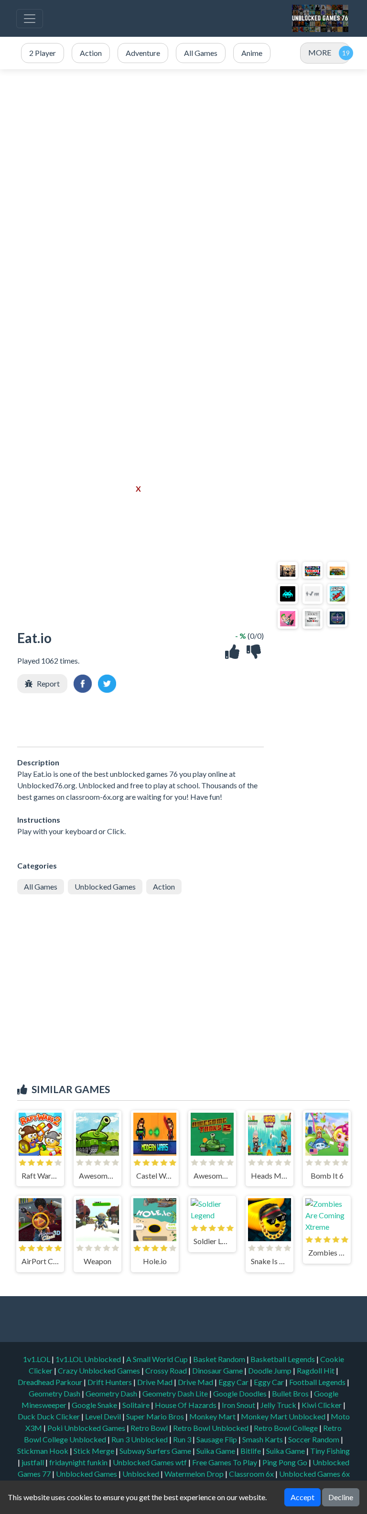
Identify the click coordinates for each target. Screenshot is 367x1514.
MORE (319, 52)
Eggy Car (234, 1381)
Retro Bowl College (286, 1427)
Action (164, 886)
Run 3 (183, 1439)
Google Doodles (240, 1393)
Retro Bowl (149, 1427)
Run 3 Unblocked (140, 1439)
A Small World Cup (157, 1359)
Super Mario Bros (155, 1416)
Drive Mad (155, 1381)
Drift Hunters (110, 1381)
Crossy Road (166, 1370)
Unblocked (141, 1473)
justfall (33, 1462)
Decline (340, 1497)
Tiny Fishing (330, 1450)
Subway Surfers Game (156, 1450)
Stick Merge (95, 1450)
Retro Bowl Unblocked (211, 1427)
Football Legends (318, 1381)
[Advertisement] (183, 160)
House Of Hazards (186, 1404)
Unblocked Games (105, 886)
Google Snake (95, 1404)
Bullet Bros (291, 1393)
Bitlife (251, 1450)
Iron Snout (239, 1404)
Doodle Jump (270, 1370)
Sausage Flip (217, 1439)
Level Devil (103, 1416)
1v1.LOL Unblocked (88, 1359)
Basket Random (220, 1359)
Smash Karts (263, 1439)
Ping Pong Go (285, 1462)
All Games (40, 886)
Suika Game (216, 1450)
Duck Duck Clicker (49, 1416)
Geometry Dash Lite (175, 1393)
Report (48, 683)
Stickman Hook (43, 1450)
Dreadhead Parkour (51, 1381)
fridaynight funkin (79, 1462)
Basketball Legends (283, 1359)
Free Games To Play (225, 1462)
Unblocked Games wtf (150, 1462)
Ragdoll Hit (316, 1370)
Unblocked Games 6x (314, 1473)
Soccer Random (314, 1439)
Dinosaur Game (218, 1370)
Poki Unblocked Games (87, 1427)
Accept (302, 1497)
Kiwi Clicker (322, 1404)
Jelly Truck (279, 1404)
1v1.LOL (37, 1359)
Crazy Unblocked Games (99, 1370)
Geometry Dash (55, 1393)
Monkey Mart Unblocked (284, 1416)
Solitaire (136, 1404)
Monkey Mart (213, 1416)
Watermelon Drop (194, 1473)
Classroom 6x (251, 1473)
